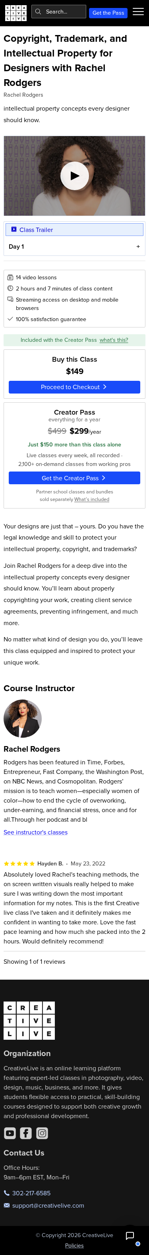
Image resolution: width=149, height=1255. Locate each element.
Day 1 (16, 246)
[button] (130, 1236)
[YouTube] (10, 1133)
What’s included (91, 499)
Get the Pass (108, 13)
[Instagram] (42, 1133)
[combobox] (59, 11)
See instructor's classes (36, 832)
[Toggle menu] (138, 11)
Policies (74, 1245)
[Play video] (74, 176)
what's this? (114, 340)
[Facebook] (25, 1133)
